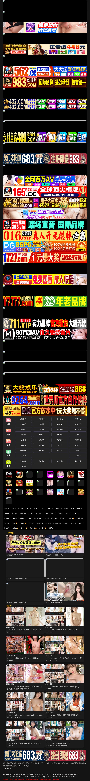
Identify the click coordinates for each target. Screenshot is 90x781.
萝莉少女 (78, 419)
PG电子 (43, 508)
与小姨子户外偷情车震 (54, 555)
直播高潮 (31, 513)
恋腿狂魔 (78, 440)
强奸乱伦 (41, 419)
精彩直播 (38, 513)
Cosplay (59, 424)
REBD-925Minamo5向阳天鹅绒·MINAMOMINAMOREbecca (58, 744)
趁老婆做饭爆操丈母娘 (15, 555)
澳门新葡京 (37, 518)
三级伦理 (23, 424)
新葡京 (72, 508)
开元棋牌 (20, 508)
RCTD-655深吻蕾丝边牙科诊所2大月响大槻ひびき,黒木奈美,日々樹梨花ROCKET (24, 687)
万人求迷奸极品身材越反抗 (17, 602)
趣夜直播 (14, 518)
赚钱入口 (51, 528)
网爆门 (78, 451)
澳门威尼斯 (7, 528)
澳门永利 (36, 508)
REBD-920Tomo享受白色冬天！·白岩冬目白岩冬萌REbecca (25, 630)
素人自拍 (78, 424)
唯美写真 (60, 451)
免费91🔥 (16, 528)
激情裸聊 (6, 523)
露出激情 (41, 451)
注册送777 (58, 508)
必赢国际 (6, 513)
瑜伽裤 (60, 445)
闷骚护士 (78, 445)
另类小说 (23, 466)
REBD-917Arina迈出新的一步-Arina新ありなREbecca (62, 687)
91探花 (41, 435)
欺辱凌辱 (23, 435)
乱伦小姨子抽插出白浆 (54, 602)
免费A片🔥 (24, 528)
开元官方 (31, 523)
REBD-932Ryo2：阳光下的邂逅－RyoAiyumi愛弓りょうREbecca (64, 659)
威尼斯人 (6, 508)
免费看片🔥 (71, 518)
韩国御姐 (41, 429)
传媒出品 (23, 456)
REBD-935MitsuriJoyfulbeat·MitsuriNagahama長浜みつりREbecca (25, 716)
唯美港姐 (60, 429)
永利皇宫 (62, 518)
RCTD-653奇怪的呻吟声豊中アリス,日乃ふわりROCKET (24, 659)
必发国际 (29, 518)
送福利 (66, 508)
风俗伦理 (78, 461)
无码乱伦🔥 (23, 523)
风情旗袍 (23, 445)
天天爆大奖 (40, 523)
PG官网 (13, 508)
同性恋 (78, 456)
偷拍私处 (6, 518)
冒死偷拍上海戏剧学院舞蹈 (56, 578)
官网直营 (28, 508)
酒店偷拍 (53, 513)
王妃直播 (68, 513)
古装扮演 (23, 440)
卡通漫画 (23, 451)
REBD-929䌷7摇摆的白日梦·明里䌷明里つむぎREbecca (63, 716)
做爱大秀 (73, 523)
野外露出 (78, 435)
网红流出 (60, 435)
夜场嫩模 (21, 518)
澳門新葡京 (54, 518)
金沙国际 (48, 523)
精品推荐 (23, 419)
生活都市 (23, 461)
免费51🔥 (14, 523)
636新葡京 (80, 518)
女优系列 (41, 440)
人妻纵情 (60, 461)
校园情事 (41, 461)
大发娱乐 (46, 518)
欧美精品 (60, 419)
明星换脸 (41, 445)
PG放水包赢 (22, 513)
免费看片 (66, 523)
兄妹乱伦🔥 (33, 528)
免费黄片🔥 (42, 528)
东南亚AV (78, 429)
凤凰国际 (14, 513)
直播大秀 (81, 523)
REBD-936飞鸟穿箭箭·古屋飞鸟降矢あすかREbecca (62, 630)
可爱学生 (60, 440)
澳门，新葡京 (57, 523)
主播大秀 (61, 513)
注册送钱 (50, 508)
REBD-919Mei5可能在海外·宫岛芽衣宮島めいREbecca (24, 744)
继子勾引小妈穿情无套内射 (17, 578)
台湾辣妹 (23, 429)
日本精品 (41, 424)
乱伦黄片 (76, 513)
